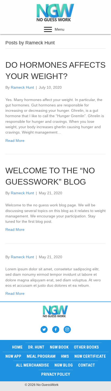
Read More (15, 140)
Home (17, 347)
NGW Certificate (90, 356)
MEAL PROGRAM (41, 356)
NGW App (13, 356)
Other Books (86, 347)
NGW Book (59, 347)
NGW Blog (63, 365)
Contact (86, 365)
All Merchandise (32, 365)
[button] (48, 29)
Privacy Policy (55, 374)
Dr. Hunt (36, 347)
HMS (65, 356)
